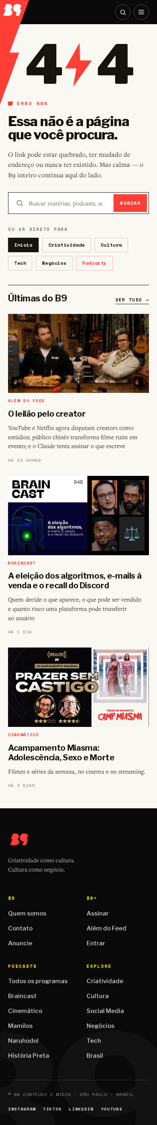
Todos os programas (38, 981)
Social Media (105, 1011)
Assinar (98, 913)
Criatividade (66, 244)
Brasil (95, 1055)
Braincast (22, 996)
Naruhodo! (23, 1040)
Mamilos (20, 1026)
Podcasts (94, 262)
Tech (20, 262)
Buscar (130, 202)
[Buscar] (122, 12)
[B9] (15, 8)
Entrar (96, 943)
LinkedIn (81, 1109)
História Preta (28, 1055)
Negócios (54, 262)
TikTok (52, 1109)
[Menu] (141, 12)
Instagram (22, 1109)
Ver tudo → (132, 300)
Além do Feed (106, 928)
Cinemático (25, 1011)
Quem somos (27, 913)
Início (23, 244)
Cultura (111, 244)
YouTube (112, 1109)
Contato (20, 928)
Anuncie (20, 943)
